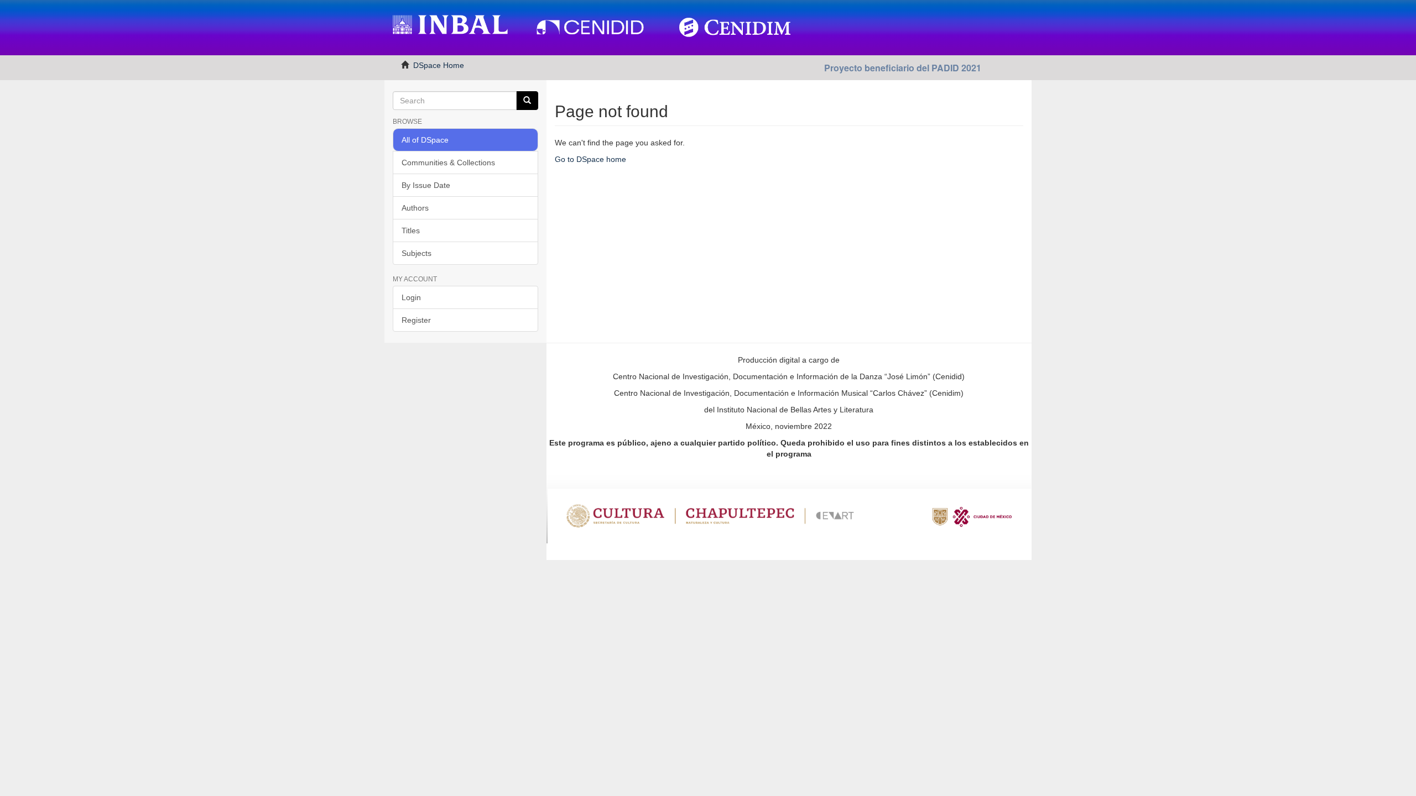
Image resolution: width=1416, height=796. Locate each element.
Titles (411, 230)
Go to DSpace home (590, 159)
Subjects (416, 253)
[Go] (527, 100)
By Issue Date (426, 185)
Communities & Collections (448, 162)
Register (416, 320)
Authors (415, 207)
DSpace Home (438, 65)
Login (411, 297)
